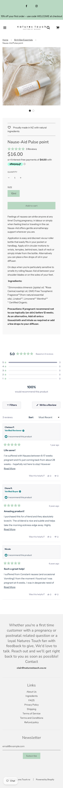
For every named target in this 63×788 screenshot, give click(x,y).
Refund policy (31, 722)
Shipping (31, 709)
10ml (13, 193)
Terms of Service (31, 713)
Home (5, 40)
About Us (31, 691)
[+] (20, 178)
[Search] (48, 27)
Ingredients (32, 695)
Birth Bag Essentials (23, 40)
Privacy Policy (31, 704)
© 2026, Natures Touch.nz (18, 779)
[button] (30, 111)
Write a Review (49, 405)
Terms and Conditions (31, 717)
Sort (31, 417)
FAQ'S (31, 700)
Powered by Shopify (45, 779)
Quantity (12, 172)
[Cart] (57, 27)
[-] (9, 178)
